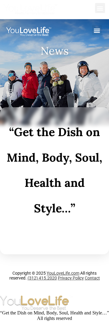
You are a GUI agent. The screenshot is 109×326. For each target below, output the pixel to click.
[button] (100, 8)
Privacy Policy (71, 278)
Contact (92, 278)
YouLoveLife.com (63, 273)
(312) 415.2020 (42, 278)
